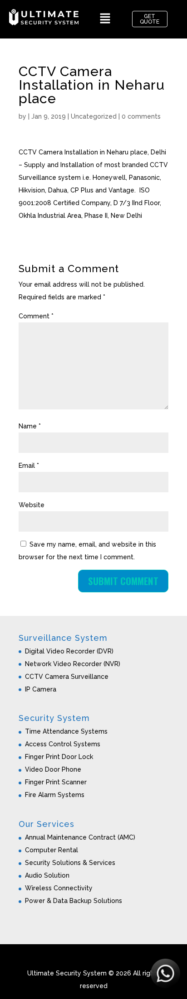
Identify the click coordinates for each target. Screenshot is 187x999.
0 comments (141, 116)
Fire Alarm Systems (54, 794)
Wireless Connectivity (59, 888)
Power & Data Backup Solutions (73, 900)
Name (30, 426)
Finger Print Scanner (56, 782)
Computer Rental (51, 850)
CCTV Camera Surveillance (66, 676)
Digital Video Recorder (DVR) (69, 651)
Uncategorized (94, 116)
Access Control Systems (62, 744)
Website (31, 505)
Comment (36, 316)
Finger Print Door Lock (59, 756)
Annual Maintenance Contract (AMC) (80, 837)
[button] (105, 19)
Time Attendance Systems (66, 731)
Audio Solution (47, 875)
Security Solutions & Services (70, 862)
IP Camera (40, 689)
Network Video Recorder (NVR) (72, 664)
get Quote (149, 19)
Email (29, 465)
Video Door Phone (53, 769)
